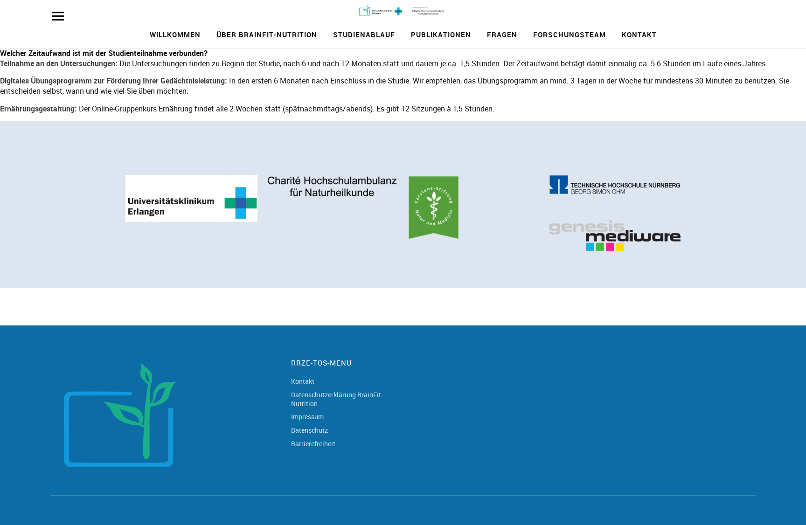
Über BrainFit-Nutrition (266, 34)
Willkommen (175, 34)
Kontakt (639, 34)
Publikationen (441, 34)
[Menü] (58, 16)
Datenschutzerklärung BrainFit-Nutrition (337, 399)
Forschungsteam (569, 34)
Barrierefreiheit (313, 443)
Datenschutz (309, 430)
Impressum (307, 416)
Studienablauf (364, 34)
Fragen (502, 34)
